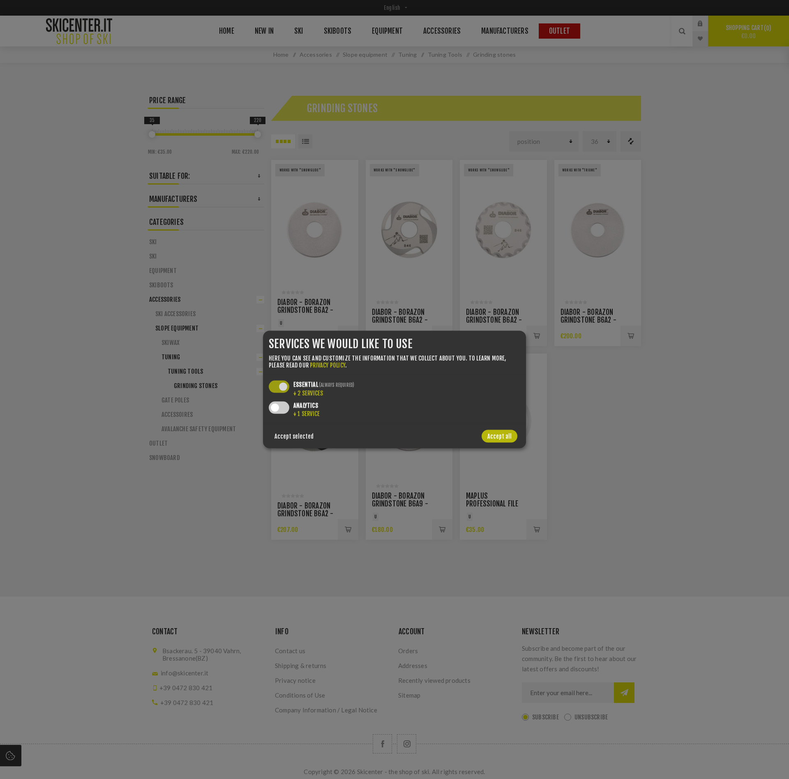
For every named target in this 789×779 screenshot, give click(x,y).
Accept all (499, 436)
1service (306, 413)
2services (308, 393)
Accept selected (294, 436)
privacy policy (327, 365)
